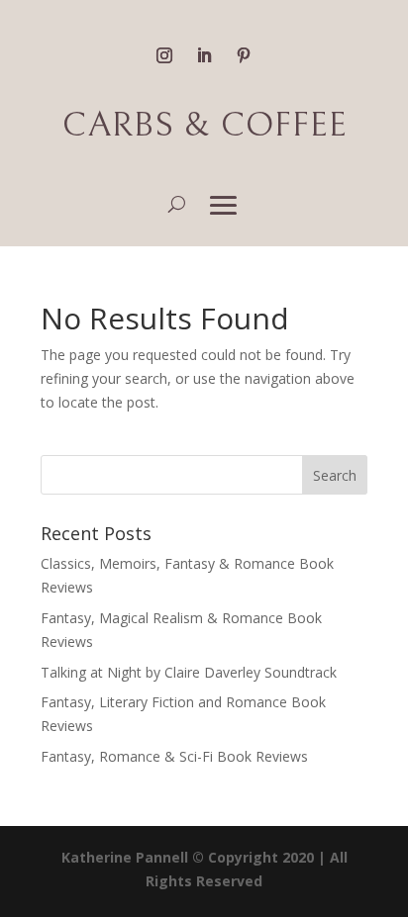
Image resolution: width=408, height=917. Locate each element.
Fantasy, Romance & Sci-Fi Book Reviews (174, 756)
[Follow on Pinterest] (243, 55)
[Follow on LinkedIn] (204, 55)
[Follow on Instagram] (164, 55)
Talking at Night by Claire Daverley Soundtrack (189, 672)
